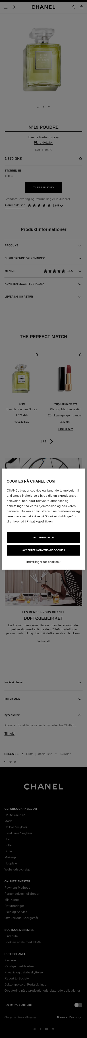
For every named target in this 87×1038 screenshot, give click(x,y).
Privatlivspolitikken (40, 521)
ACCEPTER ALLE (43, 537)
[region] (43, 519)
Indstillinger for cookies (42, 561)
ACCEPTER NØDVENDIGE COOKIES (43, 550)
